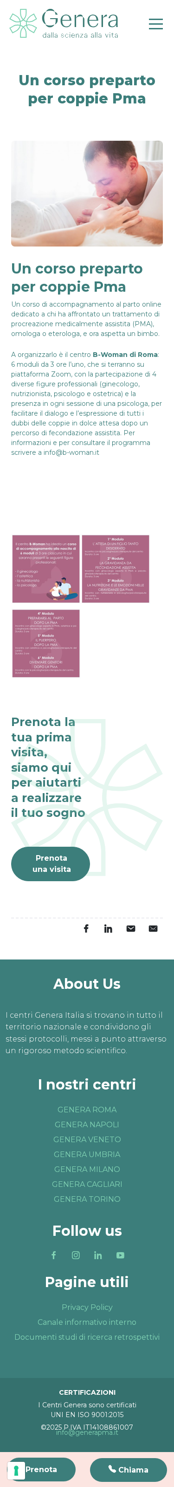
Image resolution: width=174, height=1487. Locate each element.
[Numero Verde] (128, 1470)
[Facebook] (54, 1255)
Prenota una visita (51, 864)
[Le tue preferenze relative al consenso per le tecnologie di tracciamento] (16, 1471)
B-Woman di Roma (125, 354)
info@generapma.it (87, 1432)
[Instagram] (76, 1255)
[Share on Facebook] (86, 928)
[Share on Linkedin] (108, 928)
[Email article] (130, 928)
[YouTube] (120, 1255)
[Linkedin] (98, 1255)
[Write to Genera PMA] (152, 928)
